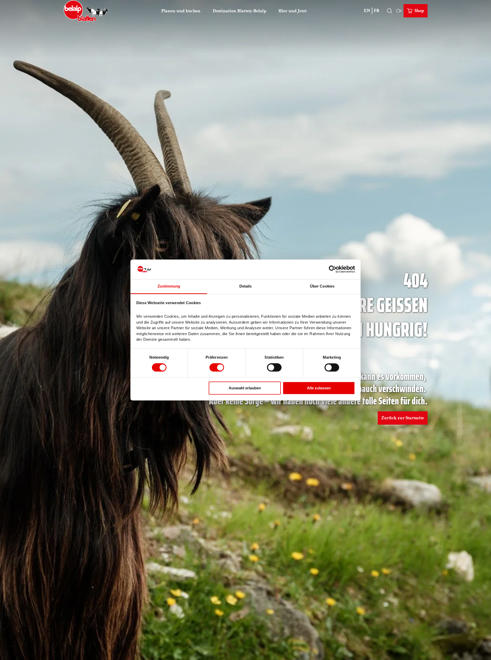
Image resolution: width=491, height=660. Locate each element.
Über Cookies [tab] (322, 286)
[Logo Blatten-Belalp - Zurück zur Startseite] (85, 10)
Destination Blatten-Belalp (239, 11)
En (367, 11)
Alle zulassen (319, 388)
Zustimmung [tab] (169, 286)
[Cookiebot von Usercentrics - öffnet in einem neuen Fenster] (332, 269)
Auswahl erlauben (245, 388)
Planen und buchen (180, 11)
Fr (377, 11)
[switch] (216, 368)
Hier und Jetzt (292, 11)
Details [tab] (245, 286)
